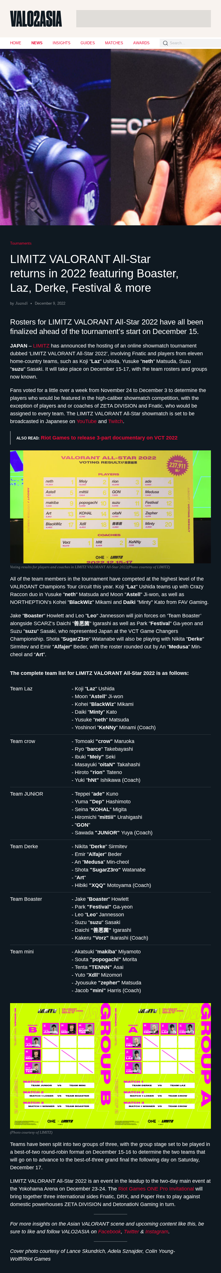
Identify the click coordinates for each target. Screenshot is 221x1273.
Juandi (21, 303)
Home (15, 43)
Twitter (131, 1231)
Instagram (156, 1231)
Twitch (115, 421)
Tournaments (21, 243)
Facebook (109, 1231)
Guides (88, 43)
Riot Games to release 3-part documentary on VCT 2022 (109, 438)
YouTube (87, 421)
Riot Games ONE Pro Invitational (156, 1189)
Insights (62, 43)
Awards (141, 43)
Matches (114, 43)
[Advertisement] (143, 18)
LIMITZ (42, 346)
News (37, 43)
